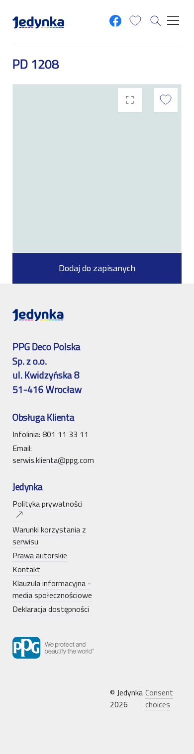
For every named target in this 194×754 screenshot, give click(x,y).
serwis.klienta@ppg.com (53, 460)
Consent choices (159, 698)
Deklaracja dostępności (50, 609)
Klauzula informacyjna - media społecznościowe (52, 589)
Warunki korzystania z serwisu (49, 535)
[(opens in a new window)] (115, 21)
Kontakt (26, 569)
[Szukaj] (155, 21)
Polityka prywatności (47, 504)
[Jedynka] (38, 22)
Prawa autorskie (39, 555)
